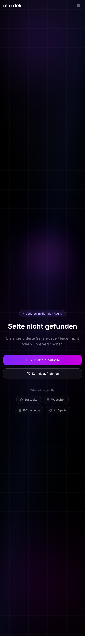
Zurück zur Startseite (45, 360)
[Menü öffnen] (78, 5)
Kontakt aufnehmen (45, 373)
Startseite (31, 399)
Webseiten (58, 399)
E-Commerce (31, 410)
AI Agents (60, 410)
